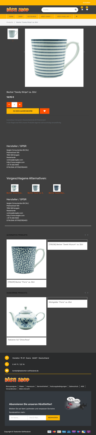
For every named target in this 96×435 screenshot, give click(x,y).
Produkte (10, 22)
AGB (82, 386)
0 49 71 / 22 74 (18, 364)
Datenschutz (73, 386)
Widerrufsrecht (24, 389)
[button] (77, 16)
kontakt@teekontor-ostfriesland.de (25, 371)
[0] (82, 9)
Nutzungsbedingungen (58, 386)
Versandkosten (11, 389)
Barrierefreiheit (42, 386)
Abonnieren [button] (53, 418)
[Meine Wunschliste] (87, 9)
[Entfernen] (9, 104)
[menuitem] (11, 16)
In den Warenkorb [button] (22, 111)
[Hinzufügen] (19, 104)
